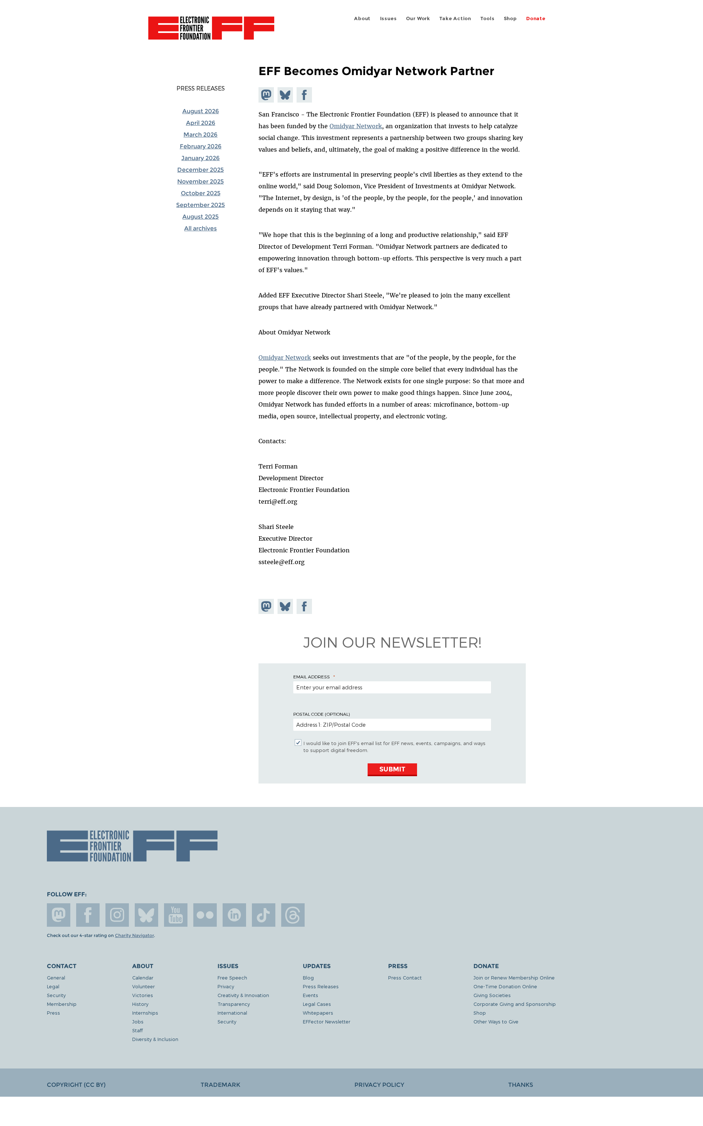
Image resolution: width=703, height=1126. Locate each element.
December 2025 (200, 169)
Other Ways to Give (495, 1021)
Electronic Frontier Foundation (211, 32)
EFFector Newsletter (326, 1021)
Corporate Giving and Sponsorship (514, 1004)
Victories (142, 995)
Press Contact (405, 977)
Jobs (138, 1021)
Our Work (418, 18)
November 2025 (200, 181)
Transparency (233, 1004)
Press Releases (200, 88)
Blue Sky (146, 915)
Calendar (142, 977)
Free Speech (232, 977)
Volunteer (143, 986)
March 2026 (200, 134)
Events (310, 995)
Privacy (225, 986)
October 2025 (200, 193)
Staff (137, 1030)
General (56, 977)
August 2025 (200, 216)
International (232, 1012)
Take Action (455, 18)
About (362, 18)
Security (56, 995)
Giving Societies (492, 995)
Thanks (520, 1084)
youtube (175, 915)
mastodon (58, 915)
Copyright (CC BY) (76, 1084)
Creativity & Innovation (243, 995)
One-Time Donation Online (505, 986)
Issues (388, 18)
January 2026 (200, 158)
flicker (205, 915)
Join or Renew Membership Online (514, 977)
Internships (145, 1012)
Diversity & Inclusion (155, 1039)
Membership (62, 1004)
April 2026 (200, 122)
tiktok (263, 915)
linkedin (234, 915)
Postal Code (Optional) (321, 713)
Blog (308, 977)
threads (293, 915)
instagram (117, 915)
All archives (200, 228)
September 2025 (200, 204)
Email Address (311, 676)
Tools (487, 18)
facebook (88, 915)
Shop (510, 18)
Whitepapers (318, 1012)
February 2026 (201, 146)
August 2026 (200, 111)
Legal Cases (317, 1004)
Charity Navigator (134, 935)
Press (53, 1012)
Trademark (220, 1084)
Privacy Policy (379, 1084)
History (140, 1004)
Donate (536, 18)
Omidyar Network (356, 126)
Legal (53, 986)
